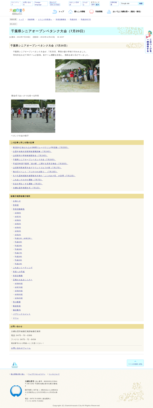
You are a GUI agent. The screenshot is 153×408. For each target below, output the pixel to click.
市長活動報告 (61, 19)
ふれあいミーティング (23, 268)
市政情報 (31, 19)
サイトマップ (15, 3)
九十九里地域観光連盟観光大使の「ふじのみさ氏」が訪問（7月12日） (44, 176)
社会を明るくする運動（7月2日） (28, 184)
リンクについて (54, 374)
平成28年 (18, 249)
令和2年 (18, 235)
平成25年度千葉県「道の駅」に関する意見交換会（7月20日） (40, 164)
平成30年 (18, 242)
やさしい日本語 (74, 3)
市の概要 (17, 302)
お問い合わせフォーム (21, 348)
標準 (93, 4)
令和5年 (18, 224)
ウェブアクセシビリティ (36, 374)
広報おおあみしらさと (23, 280)
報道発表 (17, 306)
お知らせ (17, 201)
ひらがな (85, 3)
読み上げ (53, 2)
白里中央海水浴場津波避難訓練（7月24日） (32, 151)
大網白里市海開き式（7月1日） (27, 188)
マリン (16, 318)
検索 (140, 3)
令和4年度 (19, 298)
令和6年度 (19, 291)
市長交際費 (18, 276)
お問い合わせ (27, 3)
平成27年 (18, 253)
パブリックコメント (22, 314)
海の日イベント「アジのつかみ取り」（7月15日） (35, 172)
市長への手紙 (19, 272)
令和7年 (18, 217)
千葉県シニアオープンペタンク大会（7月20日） (34, 160)
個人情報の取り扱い (18, 374)
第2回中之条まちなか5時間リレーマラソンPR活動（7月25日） (41, 147)
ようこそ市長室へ (45, 19)
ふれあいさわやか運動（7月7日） (28, 180)
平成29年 (18, 246)
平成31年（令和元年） (24, 238)
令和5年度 (19, 294)
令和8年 (18, 213)
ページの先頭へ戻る (135, 364)
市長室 (16, 205)
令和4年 (18, 227)
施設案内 (17, 310)
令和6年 (18, 220)
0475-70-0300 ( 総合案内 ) (40, 398)
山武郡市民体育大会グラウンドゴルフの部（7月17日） (37, 168)
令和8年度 (19, 283)
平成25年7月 (86, 19)
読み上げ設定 (55, 4)
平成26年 (18, 256)
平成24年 (18, 264)
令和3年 (18, 231)
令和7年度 (19, 287)
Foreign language (38, 3)
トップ (21, 19)
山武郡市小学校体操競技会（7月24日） (30, 156)
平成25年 (73, 19)
